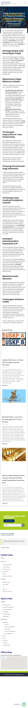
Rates (4, 636)
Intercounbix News (7, 605)
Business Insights (6, 614)
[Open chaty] (24, 704)
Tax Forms (5, 642)
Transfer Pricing (6, 582)
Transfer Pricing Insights (8, 607)
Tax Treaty (5, 640)
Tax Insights (5, 611)
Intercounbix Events (7, 576)
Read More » (5, 385)
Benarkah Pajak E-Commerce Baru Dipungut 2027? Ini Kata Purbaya (12, 419)
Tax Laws (6, 624)
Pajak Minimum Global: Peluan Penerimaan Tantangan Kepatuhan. (13, 321)
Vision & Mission (6, 567)
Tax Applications (6, 645)
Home (2, 558)
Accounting (5, 584)
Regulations (5, 622)
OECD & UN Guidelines (9, 626)
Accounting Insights (7, 609)
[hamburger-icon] (25, 3)
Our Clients (5, 571)
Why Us (4, 574)
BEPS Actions (7, 629)
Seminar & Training (7, 591)
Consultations (6, 616)
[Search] (23, 525)
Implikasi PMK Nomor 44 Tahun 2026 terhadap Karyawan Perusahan (12, 362)
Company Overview (7, 564)
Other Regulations (8, 633)
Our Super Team (6, 569)
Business (5, 589)
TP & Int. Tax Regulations (10, 631)
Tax (3, 586)
